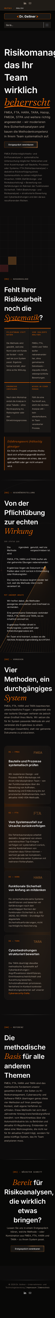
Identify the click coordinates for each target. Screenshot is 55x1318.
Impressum (31, 1287)
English (19, 8)
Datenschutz (44, 1287)
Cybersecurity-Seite (19, 993)
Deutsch (8, 8)
